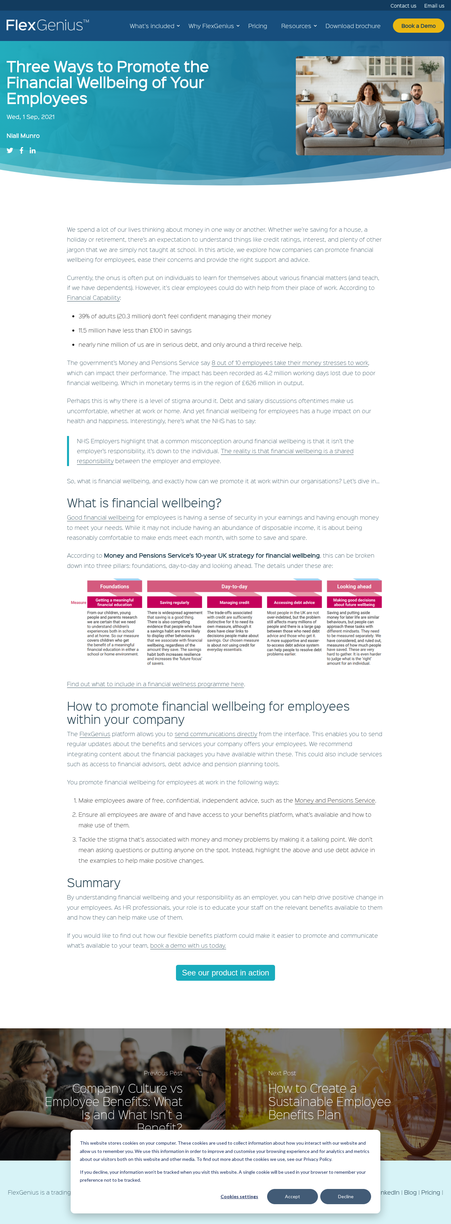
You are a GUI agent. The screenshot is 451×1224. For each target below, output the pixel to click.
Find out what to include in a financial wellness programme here (155, 684)
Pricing (257, 26)
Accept (292, 1196)
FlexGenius (95, 733)
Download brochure (353, 26)
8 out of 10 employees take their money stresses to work (290, 362)
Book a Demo (418, 25)
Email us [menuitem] (434, 5)
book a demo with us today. (188, 945)
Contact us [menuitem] (403, 5)
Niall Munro (23, 135)
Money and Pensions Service (335, 800)
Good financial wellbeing (101, 517)
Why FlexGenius (211, 26)
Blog (410, 1192)
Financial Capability (93, 297)
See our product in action (225, 972)
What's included (152, 26)
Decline (346, 1196)
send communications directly (216, 733)
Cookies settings (239, 1196)
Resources (296, 26)
